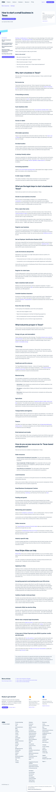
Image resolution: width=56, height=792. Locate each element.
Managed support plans (46, 758)
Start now (5, 707)
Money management (33, 739)
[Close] (54, 786)
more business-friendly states (41, 109)
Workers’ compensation (25, 299)
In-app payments (32, 736)
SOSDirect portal (47, 233)
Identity (16, 742)
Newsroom (44, 749)
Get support (44, 757)
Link (16, 747)
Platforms (31, 740)
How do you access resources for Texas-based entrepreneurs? (7, 50)
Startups (13, 5)
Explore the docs (45, 705)
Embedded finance (32, 731)
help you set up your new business (38, 648)
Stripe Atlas (18, 553)
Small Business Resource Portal (29, 530)
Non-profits (31, 754)
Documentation (32, 772)
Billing (16, 728)
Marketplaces (31, 737)
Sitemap (44, 737)
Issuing (16, 745)
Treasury (17, 762)
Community (44, 728)
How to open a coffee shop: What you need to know (27, 680)
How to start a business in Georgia (24, 678)
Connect (17, 734)
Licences (44, 736)
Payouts (16, 753)
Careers (43, 748)
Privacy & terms (45, 731)
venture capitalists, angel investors (36, 160)
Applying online (45, 243)
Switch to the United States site (34, 789)
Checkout (17, 731)
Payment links (18, 750)
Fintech (30, 747)
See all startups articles (6, 680)
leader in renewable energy (21, 341)
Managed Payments (19, 748)
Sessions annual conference (47, 730)
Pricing (32, 1)
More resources (5, 5)
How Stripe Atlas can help (7, 53)
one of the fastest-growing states (27, 169)
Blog (43, 727)
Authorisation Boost (19, 727)
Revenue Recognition (19, 756)
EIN (31, 287)
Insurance (31, 751)
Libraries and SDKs (32, 778)
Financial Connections (19, 740)
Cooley (41, 624)
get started (22, 650)
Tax (16, 759)
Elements (17, 739)
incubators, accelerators (28, 512)
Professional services (33, 756)
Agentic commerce (32, 727)
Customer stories (45, 725)
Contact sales (50, 2)
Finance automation (32, 733)
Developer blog (32, 781)
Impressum (44, 740)
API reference (31, 774)
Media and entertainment (33, 753)
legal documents (29, 622)
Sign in (43, 2)
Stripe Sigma (17, 757)
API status (31, 775)
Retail (30, 759)
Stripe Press (44, 751)
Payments (17, 751)
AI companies (31, 744)
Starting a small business (21, 38)
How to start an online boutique (23, 681)
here (47, 492)
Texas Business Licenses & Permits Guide (27, 526)
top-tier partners (30, 638)
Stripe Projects (32, 780)
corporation (18, 201)
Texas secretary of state (21, 213)
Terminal (17, 760)
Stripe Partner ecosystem (34, 766)
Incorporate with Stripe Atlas (8, 18)
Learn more (44, 21)
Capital (16, 730)
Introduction (4, 37)
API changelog (31, 777)
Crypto (16, 736)
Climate (16, 733)
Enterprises (31, 724)
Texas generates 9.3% (27, 39)
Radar (16, 754)
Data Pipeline (17, 737)
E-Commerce (31, 730)
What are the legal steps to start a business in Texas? (7, 44)
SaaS (30, 742)
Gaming (30, 748)
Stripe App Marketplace (33, 765)
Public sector (31, 757)
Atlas (16, 725)
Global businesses (32, 734)
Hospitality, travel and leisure (34, 750)
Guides (43, 724)
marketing (27, 492)
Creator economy (32, 745)
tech (28, 99)
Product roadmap (45, 746)
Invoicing (17, 744)
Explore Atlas (31, 707)
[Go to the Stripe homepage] (3, 722)
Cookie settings (45, 739)
